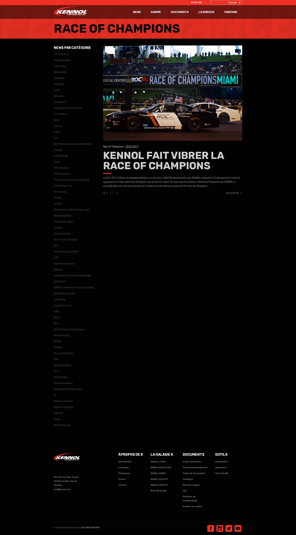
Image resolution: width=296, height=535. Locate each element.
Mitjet (57, 317)
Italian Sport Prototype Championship (72, 275)
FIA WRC (58, 203)
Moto (56, 323)
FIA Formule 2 (60, 191)
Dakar (56, 120)
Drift (56, 137)
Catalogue (188, 479)
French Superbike (62, 233)
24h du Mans (60, 72)
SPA (56, 359)
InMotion (58, 269)
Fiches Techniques (192, 461)
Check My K (220, 473)
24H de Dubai (60, 66)
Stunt (56, 371)
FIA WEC (58, 197)
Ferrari (57, 161)
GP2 (56, 245)
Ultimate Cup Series (63, 407)
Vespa (57, 419)
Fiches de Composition (194, 473)
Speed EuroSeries (62, 365)
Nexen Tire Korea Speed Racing (69, 329)
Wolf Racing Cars (62, 425)
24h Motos (59, 78)
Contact (122, 485)
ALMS (57, 90)
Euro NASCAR (61, 155)
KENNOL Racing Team (64, 293)
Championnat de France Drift (68, 108)
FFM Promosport (62, 173)
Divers (57, 131)
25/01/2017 (132, 146)
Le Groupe (123, 467)
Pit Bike (57, 341)
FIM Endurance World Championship (71, 209)
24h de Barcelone (62, 60)
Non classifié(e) (62, 335)
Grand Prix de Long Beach (66, 251)
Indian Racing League (64, 263)
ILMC (56, 257)
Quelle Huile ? (221, 461)
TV (55, 395)
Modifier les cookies (192, 506)
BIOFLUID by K (158, 491)
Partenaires (124, 473)
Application (220, 467)
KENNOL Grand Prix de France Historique (74, 287)
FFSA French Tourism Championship (71, 179)
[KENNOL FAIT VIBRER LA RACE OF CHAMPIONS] (172, 93)
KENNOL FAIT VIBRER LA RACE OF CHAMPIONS (163, 160)
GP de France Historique (66, 239)
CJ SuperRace (61, 114)
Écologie (58, 149)
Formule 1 (59, 227)
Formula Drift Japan (63, 221)
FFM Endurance (61, 167)
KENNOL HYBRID (158, 473)
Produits (58, 347)
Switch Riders (60, 377)
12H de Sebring (61, 54)
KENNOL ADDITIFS (159, 485)
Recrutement (124, 461)
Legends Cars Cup (63, 305)
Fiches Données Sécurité (195, 467)
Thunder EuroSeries (63, 383)
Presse (121, 479)
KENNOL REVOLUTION (161, 467)
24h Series (59, 84)
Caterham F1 (60, 102)
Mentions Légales (191, 485)
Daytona (58, 126)
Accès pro (196, 2)
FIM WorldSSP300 (62, 215)
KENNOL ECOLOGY (159, 479)
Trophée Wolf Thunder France (68, 389)
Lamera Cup (60, 299)
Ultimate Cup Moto (63, 401)
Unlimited (58, 413)
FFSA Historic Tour (63, 185)
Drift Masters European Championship (72, 143)
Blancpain (58, 96)
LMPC (57, 311)
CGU (185, 491)
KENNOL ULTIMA (158, 461)
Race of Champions (113, 146)
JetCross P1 (60, 281)
